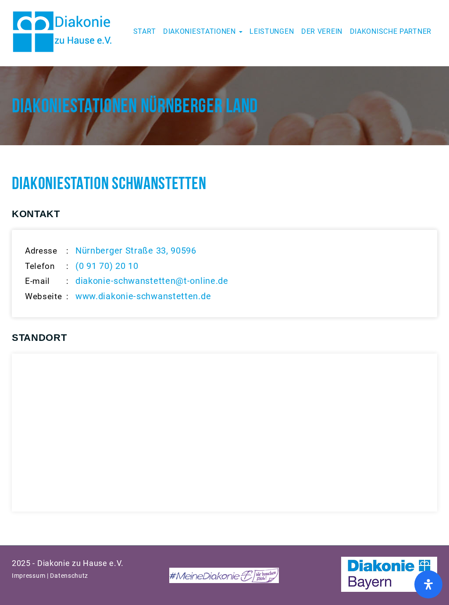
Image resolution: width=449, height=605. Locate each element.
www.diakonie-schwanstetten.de (143, 296)
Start (144, 31)
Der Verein (321, 31)
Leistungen (271, 31)
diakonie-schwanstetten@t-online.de (151, 281)
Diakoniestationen (200, 31)
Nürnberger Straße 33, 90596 (135, 250)
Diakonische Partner (390, 31)
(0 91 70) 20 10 (107, 266)
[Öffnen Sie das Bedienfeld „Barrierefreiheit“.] (428, 584)
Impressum (28, 575)
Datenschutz (69, 575)
